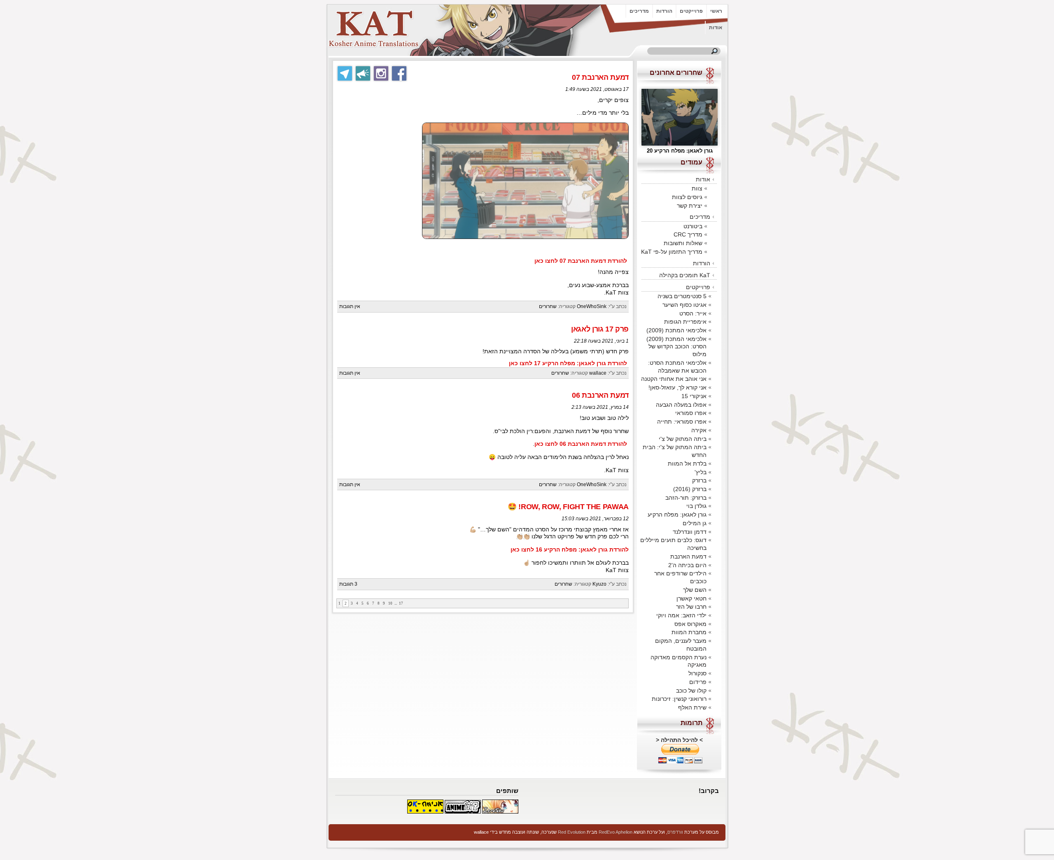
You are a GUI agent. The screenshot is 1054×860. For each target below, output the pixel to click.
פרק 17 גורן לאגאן (600, 329)
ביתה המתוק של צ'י (683, 439)
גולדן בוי (696, 506)
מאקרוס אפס (690, 624)
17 (401, 603)
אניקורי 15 (694, 396)
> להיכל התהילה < (679, 740)
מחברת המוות (689, 632)
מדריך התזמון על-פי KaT (671, 251)
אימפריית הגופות (685, 321)
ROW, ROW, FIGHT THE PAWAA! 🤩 (568, 507)
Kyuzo (599, 584)
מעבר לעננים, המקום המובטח (681, 644)
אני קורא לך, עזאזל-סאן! (677, 387)
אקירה (699, 430)
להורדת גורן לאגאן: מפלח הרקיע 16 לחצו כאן (570, 550)
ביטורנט (692, 226)
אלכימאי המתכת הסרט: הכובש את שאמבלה (677, 366)
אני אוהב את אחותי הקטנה (674, 379)
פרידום (698, 682)
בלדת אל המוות (687, 463)
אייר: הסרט (693, 313)
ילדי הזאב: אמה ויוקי (681, 615)
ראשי (716, 11)
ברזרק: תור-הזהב (686, 497)
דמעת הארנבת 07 (600, 77)
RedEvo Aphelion (615, 832)
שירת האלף (692, 707)
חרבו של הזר (691, 606)
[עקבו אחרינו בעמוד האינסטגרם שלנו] (381, 73)
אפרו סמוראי (691, 413)
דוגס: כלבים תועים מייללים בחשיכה (673, 544)
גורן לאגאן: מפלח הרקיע (677, 514)
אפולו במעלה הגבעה (681, 404)
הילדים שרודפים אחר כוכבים (680, 577)
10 (390, 603)
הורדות (664, 11)
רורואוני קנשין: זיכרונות (679, 698)
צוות (697, 188)
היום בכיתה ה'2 (687, 565)
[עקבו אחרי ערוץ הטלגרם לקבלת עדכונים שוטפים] (363, 73)
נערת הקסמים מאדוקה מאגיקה (679, 661)
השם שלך (695, 589)
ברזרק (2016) (690, 489)
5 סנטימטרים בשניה (682, 296)
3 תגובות (348, 584)
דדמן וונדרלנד (690, 532)
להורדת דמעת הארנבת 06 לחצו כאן (580, 444)
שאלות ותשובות (683, 243)
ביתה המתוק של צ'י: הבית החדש (675, 451)
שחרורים (548, 306)
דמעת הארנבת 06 (600, 395)
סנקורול (697, 673)
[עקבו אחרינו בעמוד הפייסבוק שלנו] (399, 73)
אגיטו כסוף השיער (684, 304)
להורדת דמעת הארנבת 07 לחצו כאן (580, 261)
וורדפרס (675, 832)
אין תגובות (349, 306)
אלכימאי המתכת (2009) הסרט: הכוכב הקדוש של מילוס (676, 346)
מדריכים (639, 11)
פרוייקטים (691, 11)
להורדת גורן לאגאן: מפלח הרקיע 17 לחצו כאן (568, 363)
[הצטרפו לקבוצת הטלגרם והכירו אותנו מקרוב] (345, 73)
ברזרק (699, 480)
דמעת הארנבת (688, 556)
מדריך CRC (688, 234)
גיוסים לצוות (687, 197)
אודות (715, 27)
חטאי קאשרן (691, 598)
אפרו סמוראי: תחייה (682, 421)
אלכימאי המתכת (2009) (676, 330)
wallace (597, 373)
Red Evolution (571, 832)
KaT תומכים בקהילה (684, 275)
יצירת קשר (689, 205)
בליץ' (701, 472)
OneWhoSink (591, 306)
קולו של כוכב (691, 690)
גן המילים (695, 523)
